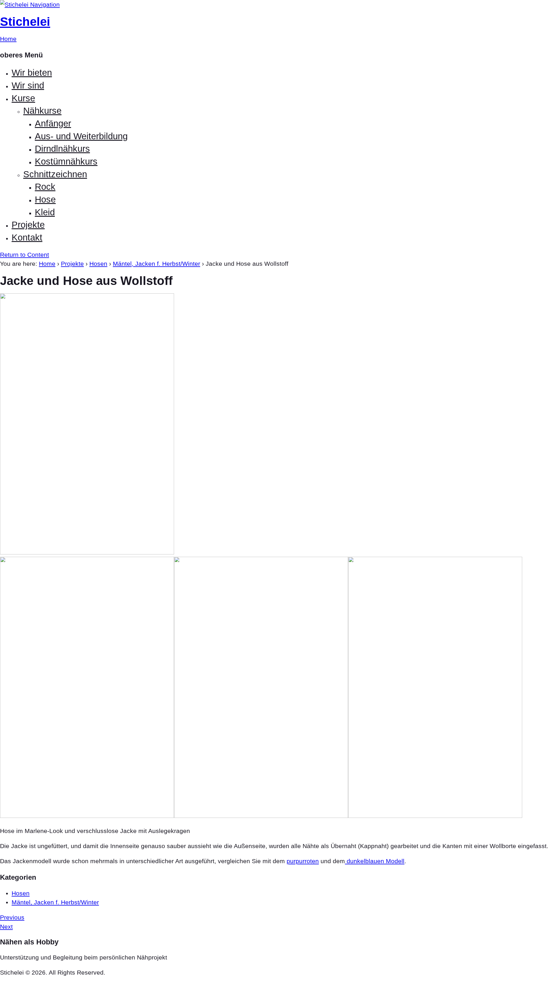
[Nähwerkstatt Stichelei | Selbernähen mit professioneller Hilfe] (15, 4)
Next (6, 926)
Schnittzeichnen (55, 174)
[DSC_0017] (87, 552)
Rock (45, 187)
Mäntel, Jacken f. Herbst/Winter (156, 263)
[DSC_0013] (261, 815)
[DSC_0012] (87, 815)
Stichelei (25, 21)
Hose (45, 199)
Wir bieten (32, 73)
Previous (12, 917)
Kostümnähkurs (66, 161)
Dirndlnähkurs (62, 149)
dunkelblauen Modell (374, 861)
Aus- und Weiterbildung (81, 136)
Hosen (98, 263)
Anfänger (53, 123)
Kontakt (27, 237)
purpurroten (303, 861)
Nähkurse (42, 111)
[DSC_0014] (435, 815)
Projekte (28, 225)
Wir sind (28, 85)
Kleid (45, 212)
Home (47, 263)
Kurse (23, 98)
